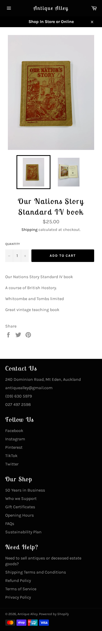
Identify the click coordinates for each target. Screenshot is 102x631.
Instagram (15, 438)
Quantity (12, 244)
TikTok (11, 455)
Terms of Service (20, 588)
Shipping (29, 229)
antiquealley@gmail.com (29, 387)
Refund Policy (18, 580)
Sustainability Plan (23, 531)
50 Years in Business (25, 490)
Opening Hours (19, 515)
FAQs (9, 523)
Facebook (14, 430)
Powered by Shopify (54, 614)
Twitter (12, 463)
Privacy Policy (18, 597)
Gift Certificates (20, 506)
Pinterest (13, 447)
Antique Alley (51, 8)
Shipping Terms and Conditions (35, 572)
